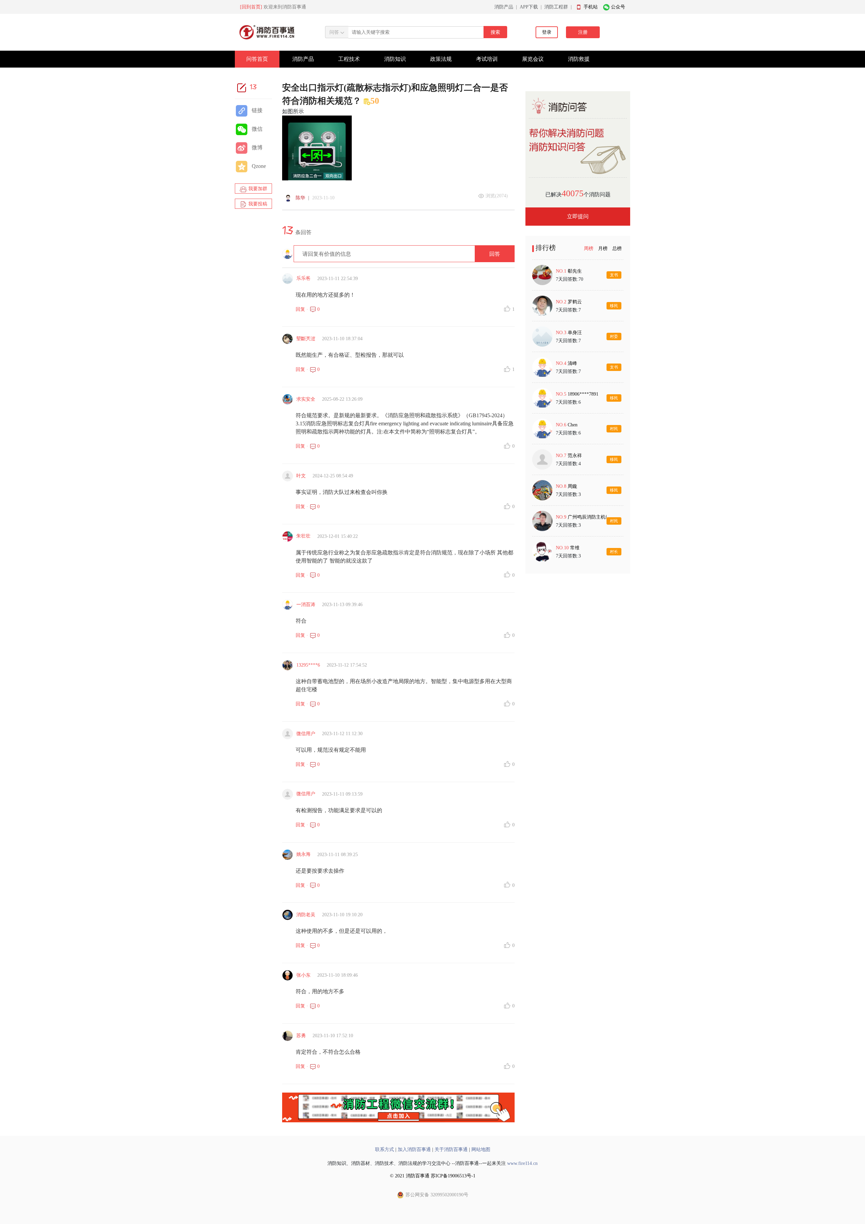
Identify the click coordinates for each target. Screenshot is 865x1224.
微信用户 (305, 733)
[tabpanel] (577, 413)
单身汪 (575, 332)
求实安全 (305, 399)
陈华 (300, 197)
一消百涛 (305, 604)
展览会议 (533, 59)
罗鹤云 (575, 301)
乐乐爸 (303, 278)
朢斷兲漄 (305, 338)
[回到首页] (251, 6)
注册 (583, 32)
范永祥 (575, 455)
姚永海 (303, 854)
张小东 (303, 975)
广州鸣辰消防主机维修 (591, 517)
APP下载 (529, 6)
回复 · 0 (308, 309)
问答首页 (257, 59)
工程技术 (349, 59)
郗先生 (575, 271)
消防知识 (395, 59)
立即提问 (578, 216)
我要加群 (257, 188)
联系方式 (384, 1149)
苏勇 (301, 1035)
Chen (572, 424)
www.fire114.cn (522, 1163)
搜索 (495, 32)
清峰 (572, 363)
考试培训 (487, 59)
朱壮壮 (303, 536)
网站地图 (480, 1149)
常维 (574, 547)
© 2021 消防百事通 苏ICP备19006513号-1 (432, 1175)
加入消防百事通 (414, 1149)
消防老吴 (305, 914)
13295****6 (308, 665)
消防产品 (503, 6)
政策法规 (441, 59)
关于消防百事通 (451, 1149)
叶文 (301, 475)
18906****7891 (583, 394)
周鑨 (572, 486)
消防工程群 (556, 6)
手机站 (591, 6)
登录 (546, 32)
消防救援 (579, 59)
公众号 (618, 6)
